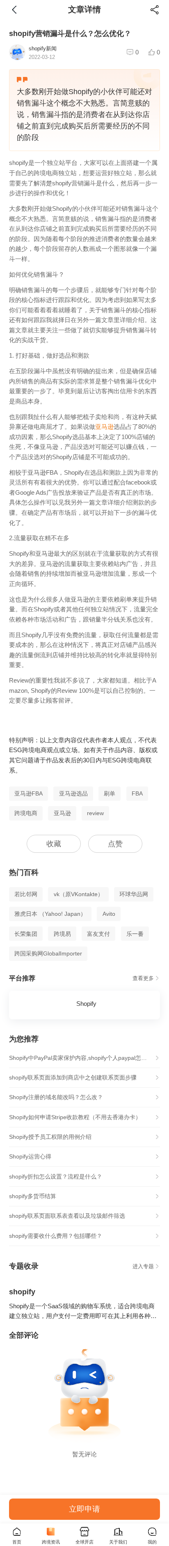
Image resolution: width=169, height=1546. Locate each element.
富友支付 (98, 934)
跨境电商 (25, 813)
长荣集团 (25, 934)
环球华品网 (133, 894)
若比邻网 (25, 894)
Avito (109, 913)
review (95, 813)
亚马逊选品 (73, 793)
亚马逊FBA (28, 793)
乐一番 (135, 934)
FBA (137, 793)
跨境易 (62, 934)
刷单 (109, 793)
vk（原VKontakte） (78, 894)
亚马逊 (104, 426)
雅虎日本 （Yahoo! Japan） (50, 913)
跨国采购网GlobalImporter (48, 953)
